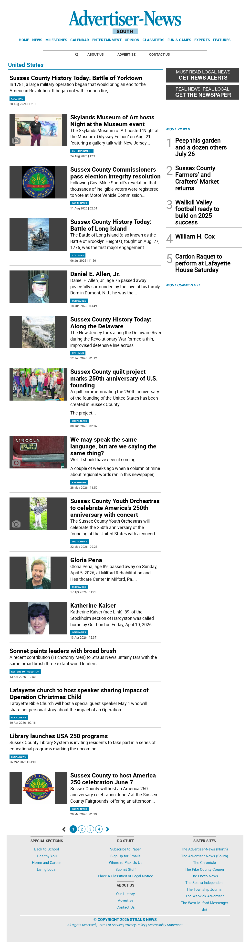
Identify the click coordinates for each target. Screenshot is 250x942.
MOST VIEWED (178, 128)
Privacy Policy (135, 924)
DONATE (230, 6)
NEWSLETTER (202, 6)
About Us (95, 54)
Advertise (126, 54)
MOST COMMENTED (182, 284)
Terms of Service (110, 924)
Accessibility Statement (165, 924)
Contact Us (159, 54)
